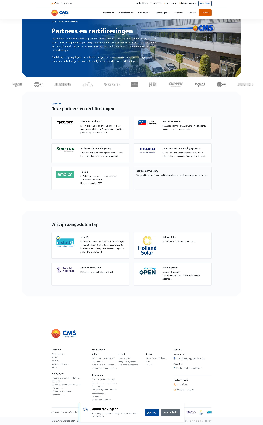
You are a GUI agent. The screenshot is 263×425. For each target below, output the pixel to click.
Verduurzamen (56, 395)
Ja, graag (151, 412)
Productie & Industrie (59, 364)
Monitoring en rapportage (128, 365)
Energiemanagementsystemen (104, 383)
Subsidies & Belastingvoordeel (103, 368)
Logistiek (54, 361)
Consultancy (97, 362)
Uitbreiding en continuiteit (61, 391)
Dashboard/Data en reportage (103, 379)
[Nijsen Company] (34, 84)
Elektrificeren (56, 381)
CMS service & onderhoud (155, 358)
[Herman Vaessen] (130, 84)
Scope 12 (149, 365)
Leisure (54, 357)
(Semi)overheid (57, 354)
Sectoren (107, 12)
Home (54, 21)
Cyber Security (124, 358)
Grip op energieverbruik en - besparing (65, 385)
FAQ (147, 362)
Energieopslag (97, 386)
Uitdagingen (124, 12)
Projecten (179, 12)
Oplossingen (161, 12)
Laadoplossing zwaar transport (103, 390)
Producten (143, 12)
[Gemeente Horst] (148, 84)
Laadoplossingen (98, 393)
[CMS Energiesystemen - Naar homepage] (60, 13)
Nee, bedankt (170, 412)
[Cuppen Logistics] (171, 84)
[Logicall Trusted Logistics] (12, 84)
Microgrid (95, 396)
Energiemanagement (127, 362)
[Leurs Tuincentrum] (82, 84)
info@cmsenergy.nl (188, 3)
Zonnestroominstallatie (101, 400)
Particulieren (205, 3)
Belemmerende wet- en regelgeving (65, 378)
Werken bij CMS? (142, 3)
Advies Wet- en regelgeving (102, 358)
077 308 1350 (171, 3)
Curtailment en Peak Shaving (103, 365)
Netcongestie (56, 388)
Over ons (192, 12)
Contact (205, 12)
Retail (53, 367)
